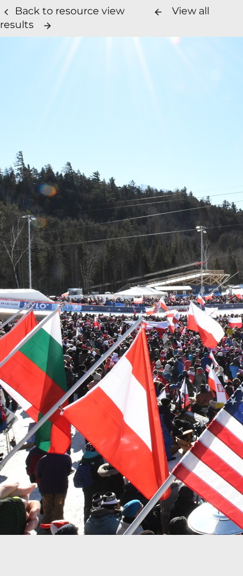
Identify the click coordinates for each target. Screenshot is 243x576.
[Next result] (47, 26)
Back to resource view (69, 11)
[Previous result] (158, 12)
